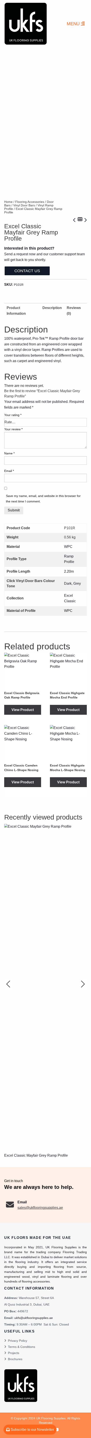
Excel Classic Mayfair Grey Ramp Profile (36, 1155)
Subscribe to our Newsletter (32, 1429)
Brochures (15, 1359)
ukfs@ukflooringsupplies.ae (33, 1318)
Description (52, 308)
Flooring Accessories (29, 202)
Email (9, 471)
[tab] (52, 310)
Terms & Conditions (21, 1347)
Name (9, 453)
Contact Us (27, 271)
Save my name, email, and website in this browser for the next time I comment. (43, 498)
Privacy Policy (17, 1340)
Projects (13, 1353)
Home (8, 202)
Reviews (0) (74, 310)
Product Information (16, 310)
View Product (22, 710)
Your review (13, 429)
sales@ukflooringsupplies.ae (40, 1207)
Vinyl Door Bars (24, 205)
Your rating (12, 415)
